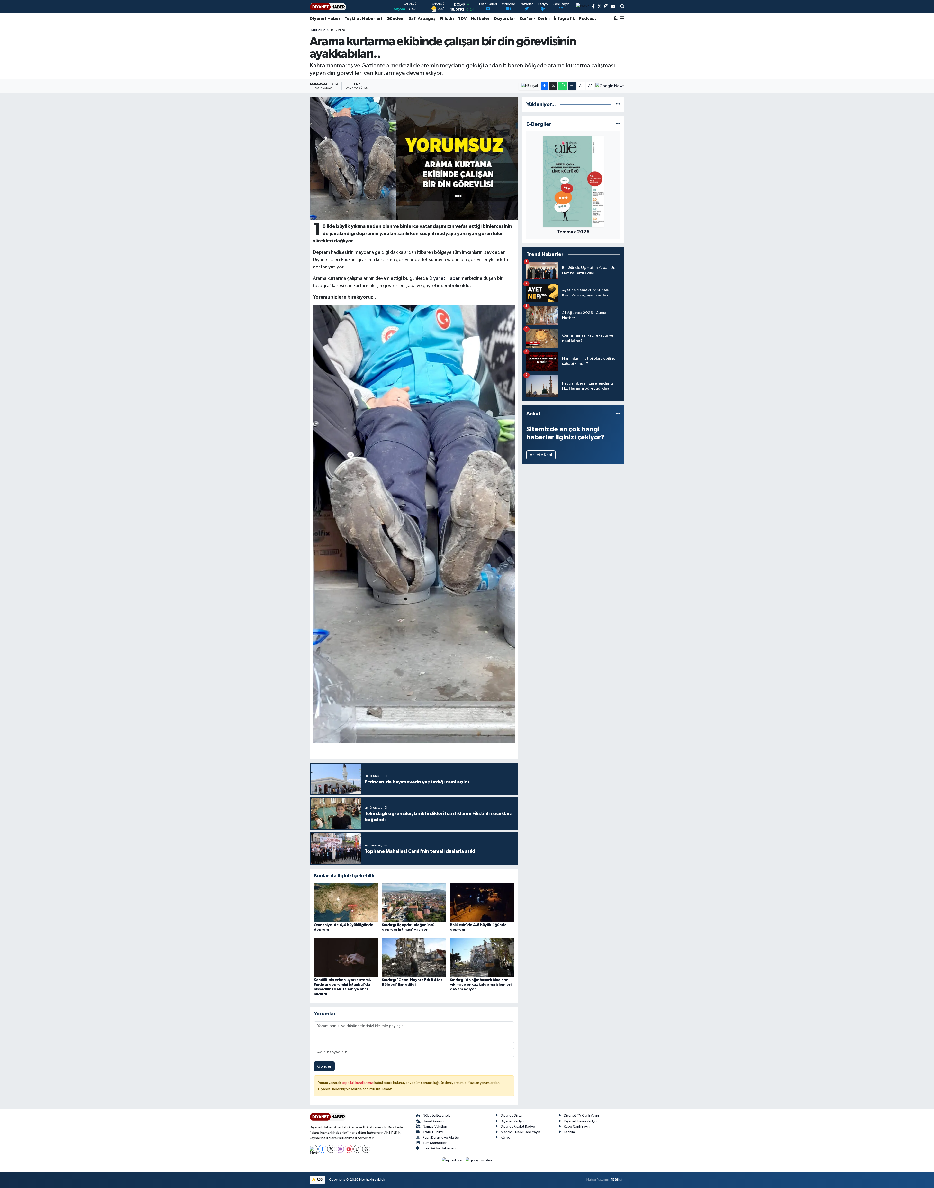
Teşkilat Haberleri (363, 19)
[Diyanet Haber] (328, 6)
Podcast (587, 19)
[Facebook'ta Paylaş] (544, 86)
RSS (319, 1179)
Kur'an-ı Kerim (535, 19)
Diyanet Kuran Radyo (580, 1121)
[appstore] (453, 1160)
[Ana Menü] (621, 18)
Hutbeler (480, 19)
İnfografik (564, 19)
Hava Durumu (433, 1121)
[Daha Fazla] (572, 86)
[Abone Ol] (609, 86)
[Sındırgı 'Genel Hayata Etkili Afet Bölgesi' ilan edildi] (414, 957)
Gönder (324, 1066)
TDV (462, 19)
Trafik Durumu (433, 1132)
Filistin (447, 19)
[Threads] (366, 1149)
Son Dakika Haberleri (439, 1148)
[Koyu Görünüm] (616, 19)
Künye (505, 1137)
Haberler (317, 30)
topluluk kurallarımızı (358, 1083)
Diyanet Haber (325, 19)
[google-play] (479, 1160)
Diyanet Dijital (511, 1115)
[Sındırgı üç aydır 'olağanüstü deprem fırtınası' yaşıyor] (414, 902)
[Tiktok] (357, 1149)
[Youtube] (349, 1149)
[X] (331, 1149)
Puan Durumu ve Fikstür (441, 1137)
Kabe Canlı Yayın (577, 1126)
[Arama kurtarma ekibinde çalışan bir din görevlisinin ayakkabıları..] (414, 158)
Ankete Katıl (541, 455)
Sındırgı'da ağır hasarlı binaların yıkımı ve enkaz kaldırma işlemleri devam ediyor (481, 984)
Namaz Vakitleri (435, 1126)
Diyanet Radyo (512, 1121)
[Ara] (622, 7)
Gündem (395, 19)
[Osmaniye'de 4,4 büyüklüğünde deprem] (346, 902)
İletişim (569, 1132)
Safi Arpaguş (422, 19)
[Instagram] (340, 1149)
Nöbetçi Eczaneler (437, 1115)
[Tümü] (618, 104)
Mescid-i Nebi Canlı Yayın (520, 1132)
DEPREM (338, 30)
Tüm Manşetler (435, 1143)
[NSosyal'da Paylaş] (529, 86)
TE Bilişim (617, 1179)
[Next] (314, 1149)
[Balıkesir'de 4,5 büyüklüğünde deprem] (482, 902)
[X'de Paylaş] (553, 86)
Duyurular (504, 19)
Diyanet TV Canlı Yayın (581, 1115)
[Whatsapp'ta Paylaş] (562, 86)
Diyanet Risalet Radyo (518, 1126)
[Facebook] (322, 1149)
